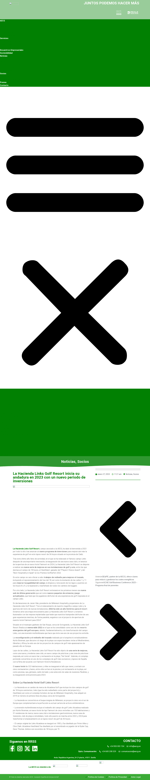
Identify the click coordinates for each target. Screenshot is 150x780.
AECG (2, 21)
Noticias (3, 56)
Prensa (3, 82)
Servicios (4, 38)
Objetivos (4, 29)
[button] (75, 238)
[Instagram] (20, 748)
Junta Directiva (6, 32)
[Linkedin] (35, 748)
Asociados (4, 76)
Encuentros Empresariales (11, 50)
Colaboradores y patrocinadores (14, 65)
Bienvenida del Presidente (11, 24)
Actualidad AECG (7, 59)
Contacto (4, 85)
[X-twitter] (27, 748)
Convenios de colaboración (12, 41)
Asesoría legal (6, 44)
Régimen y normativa (9, 47)
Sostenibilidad (6, 53)
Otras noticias (6, 70)
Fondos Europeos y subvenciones (14, 68)
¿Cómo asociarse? (8, 35)
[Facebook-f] (12, 748)
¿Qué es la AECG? (7, 26)
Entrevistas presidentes (10, 79)
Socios (3, 62)
